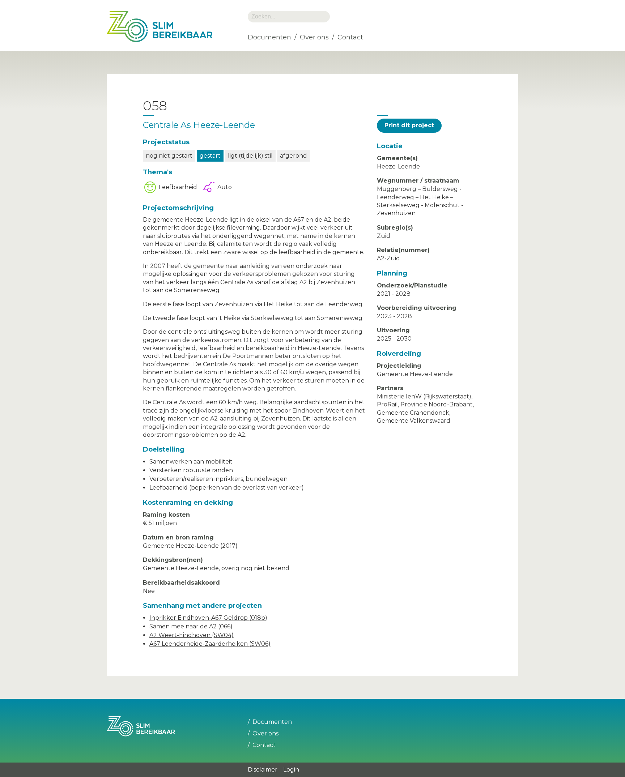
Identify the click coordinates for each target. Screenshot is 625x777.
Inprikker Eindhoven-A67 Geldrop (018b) (208, 617)
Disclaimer (262, 769)
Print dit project (409, 125)
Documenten (269, 37)
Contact (350, 37)
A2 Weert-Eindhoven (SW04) (191, 635)
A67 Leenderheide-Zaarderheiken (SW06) (210, 643)
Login (291, 769)
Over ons (314, 37)
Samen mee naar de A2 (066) (191, 626)
